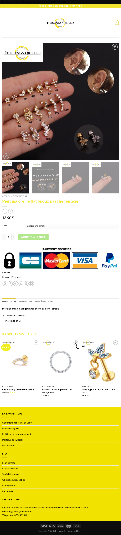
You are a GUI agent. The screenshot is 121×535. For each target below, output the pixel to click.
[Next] (112, 101)
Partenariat (8, 491)
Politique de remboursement (16, 434)
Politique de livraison (12, 439)
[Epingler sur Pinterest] (26, 283)
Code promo (8, 485)
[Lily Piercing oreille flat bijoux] (20, 362)
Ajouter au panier (33, 237)
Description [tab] (9, 301)
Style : (5, 225)
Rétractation (8, 445)
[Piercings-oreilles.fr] (60, 22)
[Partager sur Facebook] (10, 283)
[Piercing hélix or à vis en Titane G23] (100, 362)
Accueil (6, 196)
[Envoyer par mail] (20, 283)
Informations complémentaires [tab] (35, 301)
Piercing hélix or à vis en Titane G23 (98, 391)
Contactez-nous (10, 468)
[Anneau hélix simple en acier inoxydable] (60, 362)
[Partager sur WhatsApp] (5, 283)
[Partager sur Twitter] (15, 283)
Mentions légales (10, 428)
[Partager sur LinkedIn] (31, 283)
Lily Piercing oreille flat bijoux (18, 389)
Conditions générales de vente (17, 422)
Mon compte (8, 462)
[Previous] (8, 101)
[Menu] (4, 22)
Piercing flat (20, 196)
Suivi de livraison (10, 474)
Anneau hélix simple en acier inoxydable (57, 391)
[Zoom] (6, 156)
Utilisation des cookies (13, 479)
